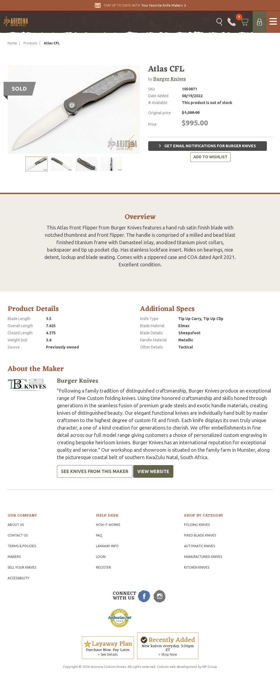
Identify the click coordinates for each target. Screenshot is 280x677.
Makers (14, 556)
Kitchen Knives (196, 567)
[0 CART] (244, 22)
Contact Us (18, 535)
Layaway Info (107, 546)
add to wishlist (210, 157)
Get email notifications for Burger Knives (210, 146)
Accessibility (18, 578)
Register (103, 567)
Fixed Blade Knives (200, 535)
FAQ (99, 535)
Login (101, 556)
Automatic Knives (199, 546)
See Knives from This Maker (94, 471)
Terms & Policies (22, 546)
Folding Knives (197, 524)
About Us (16, 524)
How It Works (108, 524)
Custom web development (177, 667)
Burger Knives (169, 79)
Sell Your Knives (22, 567)
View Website (153, 471)
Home (12, 43)
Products (30, 43)
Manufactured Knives (203, 556)
